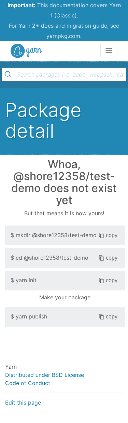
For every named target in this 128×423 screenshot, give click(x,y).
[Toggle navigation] (108, 50)
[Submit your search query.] (8, 74)
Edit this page (23, 402)
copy (111, 235)
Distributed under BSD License (44, 374)
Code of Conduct (27, 383)
